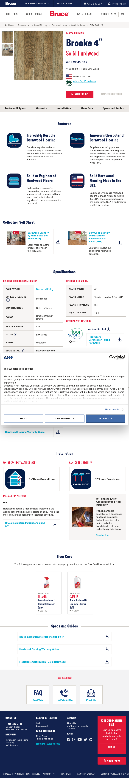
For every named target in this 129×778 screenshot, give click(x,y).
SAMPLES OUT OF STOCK (111, 94)
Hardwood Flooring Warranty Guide (25, 432)
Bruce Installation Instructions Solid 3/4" (25, 524)
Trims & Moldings (44, 738)
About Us (71, 723)
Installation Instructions (17, 740)
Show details (112, 409)
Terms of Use (65, 774)
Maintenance (12, 745)
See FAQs (38, 700)
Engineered (42, 726)
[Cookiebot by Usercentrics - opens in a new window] (111, 357)
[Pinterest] (90, 739)
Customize (63, 418)
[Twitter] (85, 739)
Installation (64, 108)
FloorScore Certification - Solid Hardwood (99, 339)
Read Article (102, 535)
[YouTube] (79, 739)
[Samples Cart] (122, 14)
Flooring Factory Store (48, 743)
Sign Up (111, 747)
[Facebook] (69, 739)
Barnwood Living (75, 33)
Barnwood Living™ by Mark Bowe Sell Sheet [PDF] (38, 235)
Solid (38, 723)
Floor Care (87, 108)
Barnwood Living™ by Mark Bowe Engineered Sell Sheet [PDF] (99, 237)
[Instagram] (73, 739)
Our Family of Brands (77, 726)
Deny (23, 418)
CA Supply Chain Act (86, 774)
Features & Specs (15, 108)
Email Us (91, 700)
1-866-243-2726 (64, 700)
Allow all (105, 418)
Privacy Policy (48, 774)
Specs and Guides (113, 108)
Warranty (41, 108)
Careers (71, 728)
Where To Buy (113, 760)
